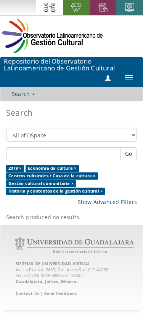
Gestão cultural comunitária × (41, 183)
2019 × (14, 168)
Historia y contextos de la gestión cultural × (55, 191)
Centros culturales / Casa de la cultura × (51, 175)
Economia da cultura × (52, 168)
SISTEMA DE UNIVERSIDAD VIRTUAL (53, 263)
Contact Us (27, 293)
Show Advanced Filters (107, 202)
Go (128, 153)
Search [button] (21, 93)
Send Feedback (60, 293)
